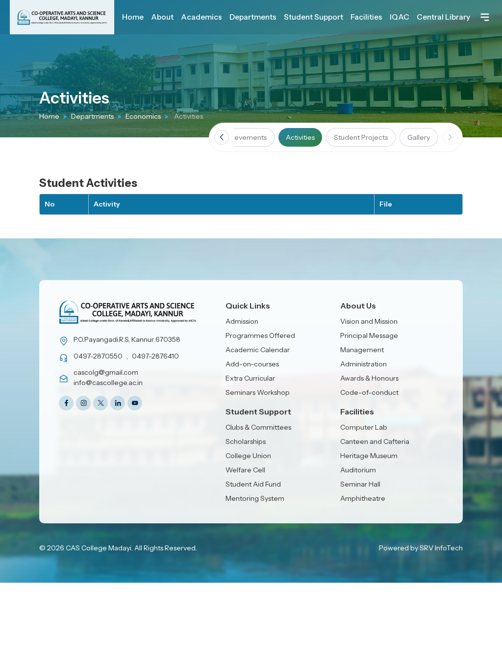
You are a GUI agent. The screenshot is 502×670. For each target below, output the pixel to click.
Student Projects (361, 137)
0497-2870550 (98, 356)
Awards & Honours (369, 378)
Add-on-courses (252, 364)
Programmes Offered (260, 335)
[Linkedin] (117, 403)
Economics (143, 116)
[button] (221, 137)
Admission (242, 321)
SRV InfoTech (441, 547)
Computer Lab (363, 427)
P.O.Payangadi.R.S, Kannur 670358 (127, 339)
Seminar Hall (360, 484)
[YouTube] (134, 403)
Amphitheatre (362, 498)
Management (362, 349)
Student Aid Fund (253, 484)
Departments (92, 116)
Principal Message (369, 335)
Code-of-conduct (369, 392)
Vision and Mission (369, 321)
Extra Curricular (250, 378)
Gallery (418, 137)
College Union (248, 455)
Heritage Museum (369, 455)
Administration (363, 364)
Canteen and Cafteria (374, 441)
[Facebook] (66, 403)
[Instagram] (83, 403)
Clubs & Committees (258, 427)
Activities (300, 137)
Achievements (243, 137)
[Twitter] (100, 403)
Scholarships (246, 441)
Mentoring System (255, 498)
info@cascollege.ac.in (108, 382)
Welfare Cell (245, 469)
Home (49, 116)
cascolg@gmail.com (106, 372)
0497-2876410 (155, 356)
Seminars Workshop (258, 392)
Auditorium (358, 469)
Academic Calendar (258, 349)
